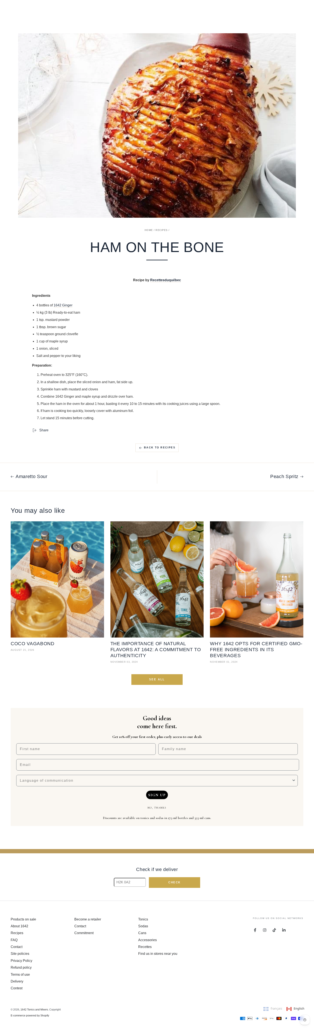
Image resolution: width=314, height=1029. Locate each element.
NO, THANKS (157, 807)
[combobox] (156, 780)
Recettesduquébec (165, 280)
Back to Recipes (159, 447)
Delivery (17, 981)
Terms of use (20, 974)
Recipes (161, 230)
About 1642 (19, 926)
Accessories (147, 940)
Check (174, 882)
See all (157, 679)
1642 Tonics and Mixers (34, 1009)
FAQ (14, 940)
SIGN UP (157, 795)
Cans (142, 933)
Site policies (20, 953)
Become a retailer (87, 919)
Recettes (145, 947)
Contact (16, 947)
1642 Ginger (63, 305)
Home (149, 230)
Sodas (143, 926)
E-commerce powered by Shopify (30, 1015)
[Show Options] (294, 780)
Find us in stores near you (157, 953)
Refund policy (21, 967)
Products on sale (23, 919)
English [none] (299, 1008)
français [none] (276, 1008)
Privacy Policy (21, 960)
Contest (16, 988)
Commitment (84, 933)
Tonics (143, 919)
